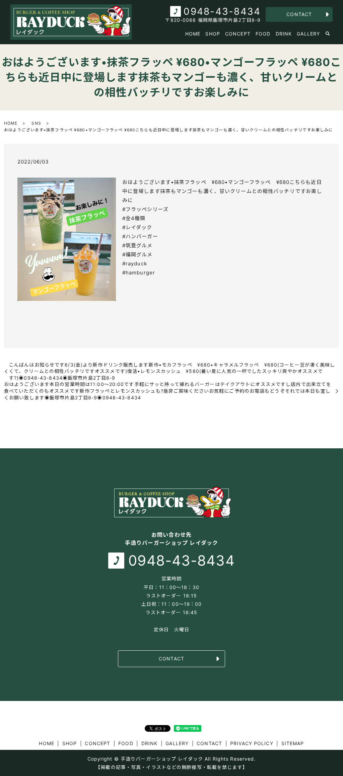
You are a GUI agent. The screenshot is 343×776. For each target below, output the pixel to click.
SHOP (212, 34)
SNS (36, 123)
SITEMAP (292, 743)
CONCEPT (238, 34)
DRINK (284, 34)
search (328, 34)
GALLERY (308, 34)
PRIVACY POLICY (251, 743)
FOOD (263, 34)
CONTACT (299, 14)
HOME (192, 34)
